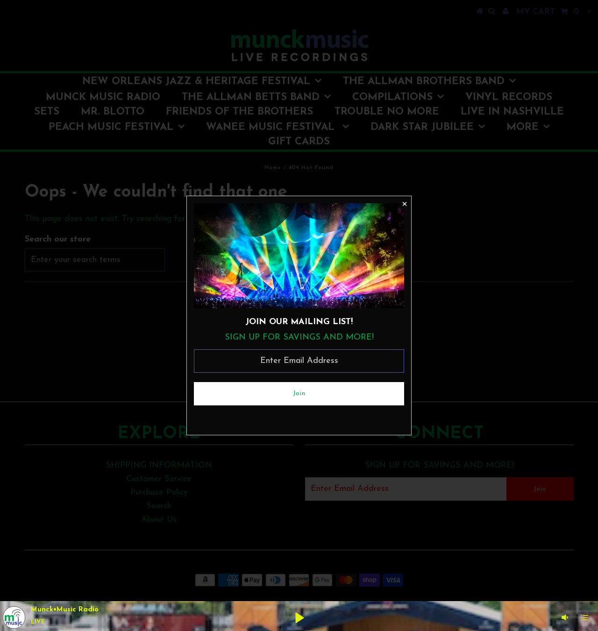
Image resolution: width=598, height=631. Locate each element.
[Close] (404, 203)
